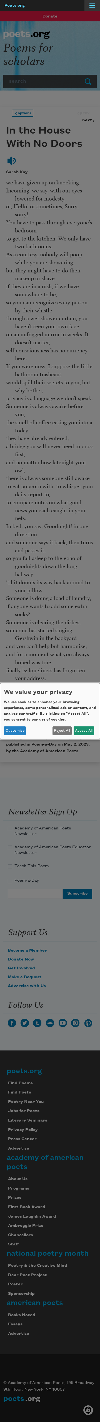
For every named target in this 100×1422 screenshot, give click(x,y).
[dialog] (50, 711)
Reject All (62, 731)
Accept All (83, 731)
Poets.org (14, 5)
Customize (15, 731)
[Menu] (92, 5)
